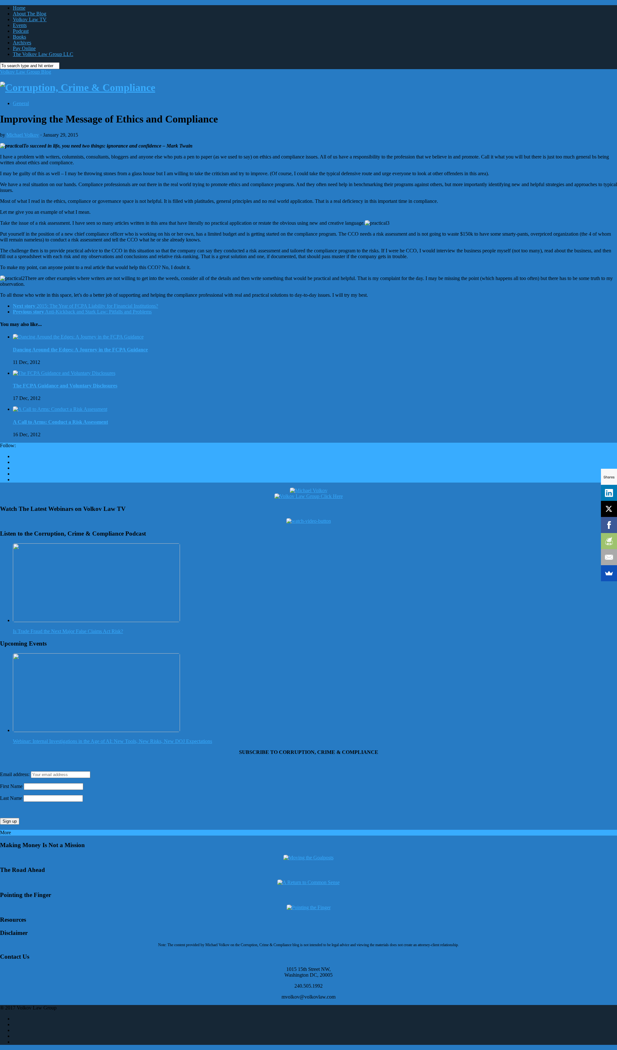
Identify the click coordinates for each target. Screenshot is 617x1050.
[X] (609, 509)
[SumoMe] (609, 573)
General (21, 103)
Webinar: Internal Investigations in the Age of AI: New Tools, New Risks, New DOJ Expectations (112, 741)
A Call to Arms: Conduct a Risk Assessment (60, 422)
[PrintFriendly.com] (609, 541)
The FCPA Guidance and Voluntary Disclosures (65, 385)
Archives (22, 42)
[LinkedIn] (609, 493)
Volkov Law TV (30, 19)
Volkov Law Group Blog (25, 72)
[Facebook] (609, 525)
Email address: (15, 774)
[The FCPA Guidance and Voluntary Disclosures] (64, 373)
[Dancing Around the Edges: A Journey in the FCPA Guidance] (78, 336)
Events (20, 25)
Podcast (21, 31)
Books (19, 37)
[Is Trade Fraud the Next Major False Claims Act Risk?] (96, 620)
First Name (11, 786)
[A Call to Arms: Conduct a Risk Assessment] (60, 409)
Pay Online (24, 48)
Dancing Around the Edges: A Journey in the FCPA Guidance (80, 349)
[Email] (609, 557)
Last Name (11, 798)
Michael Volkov (22, 135)
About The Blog (29, 13)
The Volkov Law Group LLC (43, 54)
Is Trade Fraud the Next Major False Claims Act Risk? (68, 631)
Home (19, 8)
